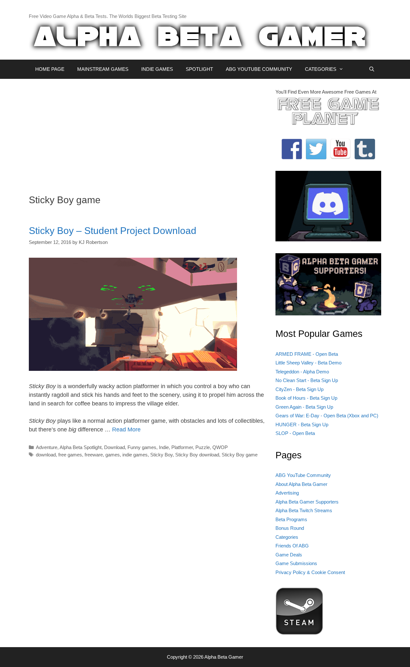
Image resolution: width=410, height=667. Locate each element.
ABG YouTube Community (303, 475)
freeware (94, 454)
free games (70, 454)
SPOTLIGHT (199, 69)
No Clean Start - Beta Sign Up (306, 380)
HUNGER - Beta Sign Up (301, 424)
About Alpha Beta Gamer (301, 484)
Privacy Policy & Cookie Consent (310, 572)
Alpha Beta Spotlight (81, 447)
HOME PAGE (49, 69)
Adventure (46, 447)
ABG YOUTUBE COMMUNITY (259, 69)
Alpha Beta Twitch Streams (303, 510)
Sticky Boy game (240, 454)
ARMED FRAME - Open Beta (306, 354)
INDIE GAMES (157, 69)
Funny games (141, 447)
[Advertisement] (147, 133)
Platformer (182, 447)
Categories (286, 537)
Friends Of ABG (292, 545)
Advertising (287, 493)
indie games (135, 454)
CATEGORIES (320, 69)
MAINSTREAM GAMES (102, 69)
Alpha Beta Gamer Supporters (307, 501)
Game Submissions (296, 563)
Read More (126, 429)
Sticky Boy (161, 454)
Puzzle (202, 447)
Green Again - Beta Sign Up (304, 407)
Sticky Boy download (197, 454)
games (112, 454)
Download (114, 447)
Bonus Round (289, 528)
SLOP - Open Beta (295, 433)
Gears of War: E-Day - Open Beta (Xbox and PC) (326, 415)
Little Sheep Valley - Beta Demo (308, 362)
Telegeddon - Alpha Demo (302, 371)
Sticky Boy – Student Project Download (112, 230)
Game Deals (288, 554)
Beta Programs (291, 519)
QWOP (220, 447)
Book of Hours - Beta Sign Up (306, 398)
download (46, 454)
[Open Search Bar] (371, 69)
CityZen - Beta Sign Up (299, 389)
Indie (164, 447)
